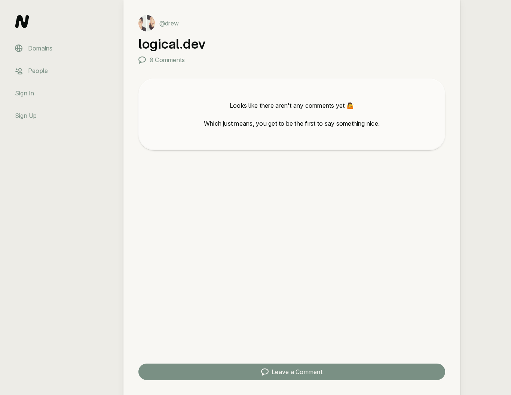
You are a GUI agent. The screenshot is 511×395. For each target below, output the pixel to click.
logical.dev (172, 44)
